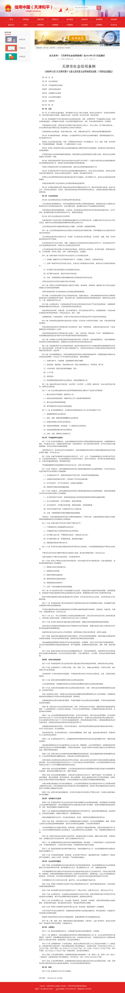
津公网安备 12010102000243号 (67, 989)
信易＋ (26, 25)
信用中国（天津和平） (49, 48)
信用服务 (70, 25)
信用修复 (55, 25)
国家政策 (22, 39)
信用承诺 (40, 25)
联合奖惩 (70, 19)
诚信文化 (11, 25)
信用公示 (55, 19)
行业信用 (84, 25)
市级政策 (22, 48)
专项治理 (114, 19)
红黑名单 (84, 19)
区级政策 (22, 56)
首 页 (11, 19)
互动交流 (114, 25)
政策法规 (40, 19)
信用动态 (26, 19)
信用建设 (99, 25)
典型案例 (99, 19)
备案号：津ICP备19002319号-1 (44, 989)
